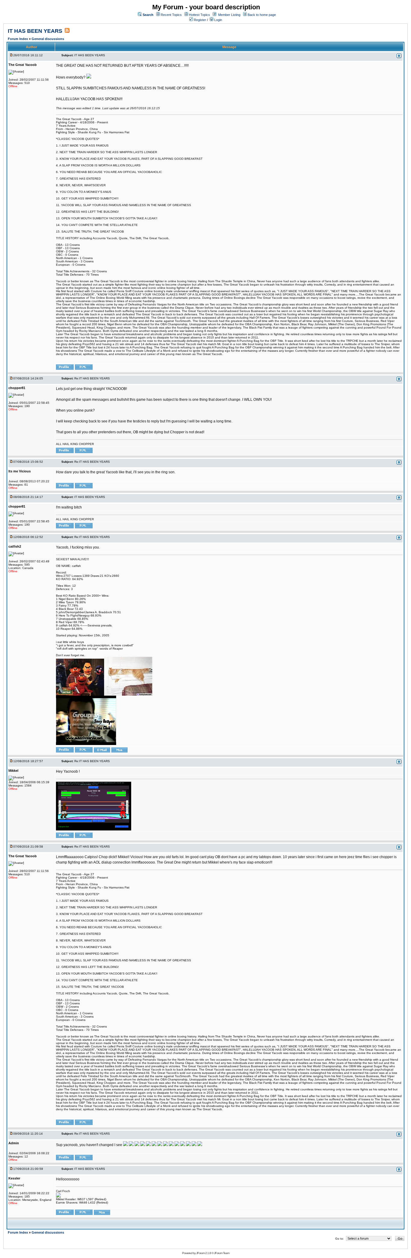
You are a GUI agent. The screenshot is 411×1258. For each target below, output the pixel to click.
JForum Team (221, 1253)
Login (217, 20)
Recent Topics (171, 15)
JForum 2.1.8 (203, 1253)
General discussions (48, 39)
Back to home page (262, 15)
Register (199, 20)
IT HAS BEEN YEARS (35, 31)
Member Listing (229, 15)
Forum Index (18, 39)
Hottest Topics (199, 15)
